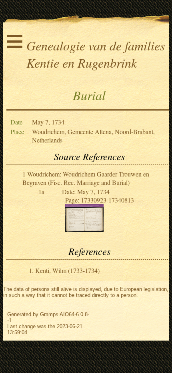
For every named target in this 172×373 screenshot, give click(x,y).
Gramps (49, 314)
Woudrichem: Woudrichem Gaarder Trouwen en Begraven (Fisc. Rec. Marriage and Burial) (85, 178)
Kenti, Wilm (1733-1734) (67, 270)
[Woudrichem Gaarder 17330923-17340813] (84, 229)
